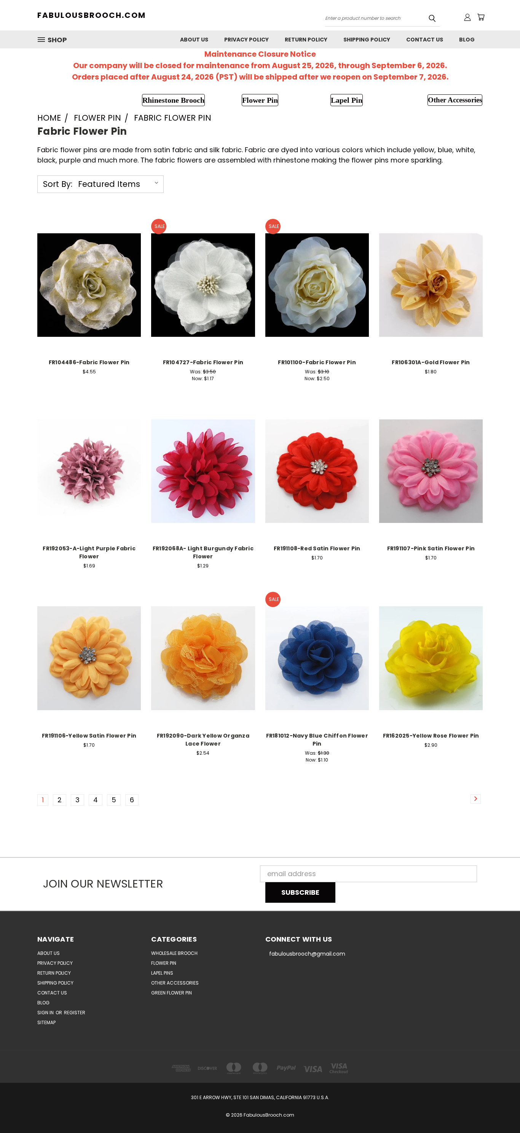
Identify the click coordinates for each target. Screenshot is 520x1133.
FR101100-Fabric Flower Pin (317, 362)
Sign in (46, 1012)
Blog (467, 39)
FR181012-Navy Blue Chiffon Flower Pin (317, 739)
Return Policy (306, 39)
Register (74, 1012)
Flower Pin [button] (260, 100)
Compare (86, 275)
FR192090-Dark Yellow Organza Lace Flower (203, 739)
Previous (497, 1109)
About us (194, 39)
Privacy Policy (246, 39)
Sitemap (46, 1022)
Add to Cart (89, 292)
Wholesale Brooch (174, 953)
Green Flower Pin (171, 993)
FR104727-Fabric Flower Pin (203, 362)
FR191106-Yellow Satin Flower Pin (89, 735)
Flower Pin (163, 963)
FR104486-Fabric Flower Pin (89, 362)
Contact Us (424, 39)
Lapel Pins (162, 973)
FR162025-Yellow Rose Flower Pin (431, 735)
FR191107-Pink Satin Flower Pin (431, 548)
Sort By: (57, 184)
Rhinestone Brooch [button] (173, 100)
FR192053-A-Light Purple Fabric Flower (89, 552)
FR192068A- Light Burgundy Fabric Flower (203, 552)
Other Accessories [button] (455, 100)
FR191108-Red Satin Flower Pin (317, 548)
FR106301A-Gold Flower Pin (431, 362)
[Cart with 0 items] (481, 17)
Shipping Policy (366, 39)
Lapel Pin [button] (346, 100)
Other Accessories (175, 983)
